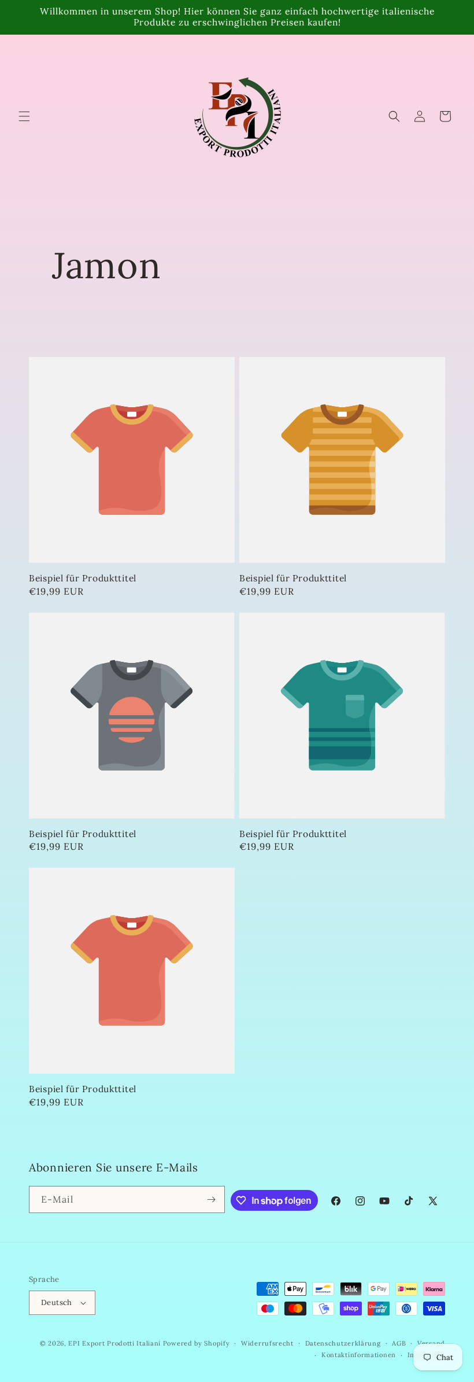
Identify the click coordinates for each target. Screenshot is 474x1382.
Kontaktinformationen (358, 1355)
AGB (399, 1343)
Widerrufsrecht (267, 1343)
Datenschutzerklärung (343, 1343)
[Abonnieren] (211, 1199)
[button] (24, 116)
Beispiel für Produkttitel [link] (82, 578)
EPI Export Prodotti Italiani (114, 1343)
